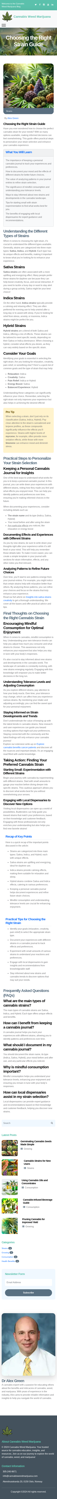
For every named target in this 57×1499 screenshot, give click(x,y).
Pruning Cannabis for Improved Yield (33, 1221)
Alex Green (13, 118)
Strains (9, 111)
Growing (7, 1252)
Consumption (9, 1257)
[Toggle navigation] (4, 25)
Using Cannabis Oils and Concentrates (35, 1182)
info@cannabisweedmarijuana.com (20, 1476)
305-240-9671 (10, 1471)
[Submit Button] (51, 1123)
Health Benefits (10, 1261)
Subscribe (28, 1292)
